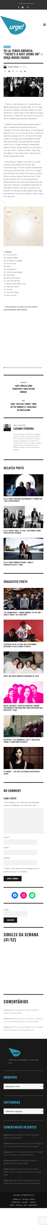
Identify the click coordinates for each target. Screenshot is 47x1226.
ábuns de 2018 (11, 367)
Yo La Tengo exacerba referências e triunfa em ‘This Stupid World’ (23, 499)
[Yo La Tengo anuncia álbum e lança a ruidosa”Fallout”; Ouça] (20, 549)
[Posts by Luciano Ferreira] (5, 66)
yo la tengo (38, 367)
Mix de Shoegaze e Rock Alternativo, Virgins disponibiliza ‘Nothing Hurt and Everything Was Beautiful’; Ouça (23, 707)
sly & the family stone (26, 367)
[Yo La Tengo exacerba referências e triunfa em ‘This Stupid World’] (20, 485)
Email (6, 847)
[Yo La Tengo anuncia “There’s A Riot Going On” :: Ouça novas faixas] (23, 87)
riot (18, 367)
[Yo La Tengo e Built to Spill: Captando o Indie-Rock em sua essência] (20, 517)
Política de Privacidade (17, 1060)
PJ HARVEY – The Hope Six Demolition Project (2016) (22, 772)
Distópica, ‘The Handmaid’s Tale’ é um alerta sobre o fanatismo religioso (22, 740)
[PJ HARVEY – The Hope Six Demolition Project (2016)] (20, 758)
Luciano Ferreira (13, 67)
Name (6, 837)
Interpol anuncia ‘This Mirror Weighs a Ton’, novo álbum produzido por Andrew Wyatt (22, 1172)
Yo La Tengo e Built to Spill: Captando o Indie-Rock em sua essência (23, 531)
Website (7, 858)
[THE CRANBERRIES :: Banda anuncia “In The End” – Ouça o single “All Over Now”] (20, 599)
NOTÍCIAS (7, 47)
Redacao (7, 1010)
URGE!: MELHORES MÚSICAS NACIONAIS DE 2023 (21, 676)
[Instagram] (22, 7)
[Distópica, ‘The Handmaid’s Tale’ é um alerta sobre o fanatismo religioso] (20, 726)
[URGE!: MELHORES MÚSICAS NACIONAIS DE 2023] (20, 662)
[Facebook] (18, 7)
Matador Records (15, 133)
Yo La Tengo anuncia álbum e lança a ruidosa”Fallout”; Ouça (18, 563)
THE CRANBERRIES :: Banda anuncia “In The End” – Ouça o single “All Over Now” (23, 613)
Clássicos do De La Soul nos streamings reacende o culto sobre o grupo (20, 645)
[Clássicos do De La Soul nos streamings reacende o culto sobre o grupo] (20, 631)
